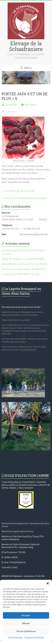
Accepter (26, 615)
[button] (47, 583)
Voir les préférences (26, 631)
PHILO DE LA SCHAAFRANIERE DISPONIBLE (26, 198)
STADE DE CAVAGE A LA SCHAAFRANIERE (23, 259)
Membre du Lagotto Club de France (17, 531)
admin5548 (10, 104)
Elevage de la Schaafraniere (26, 46)
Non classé (30, 104)
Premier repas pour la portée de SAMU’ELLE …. (25, 269)
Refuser (26, 623)
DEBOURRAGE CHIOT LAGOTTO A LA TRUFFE (25, 264)
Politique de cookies (15, 637)
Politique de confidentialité (34, 637)
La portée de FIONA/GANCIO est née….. (22, 274)
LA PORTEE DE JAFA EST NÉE (18, 191)
